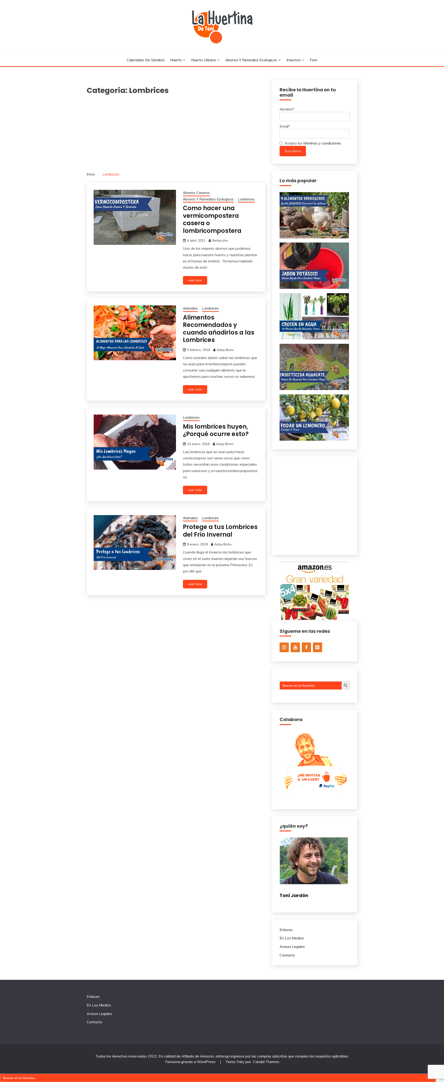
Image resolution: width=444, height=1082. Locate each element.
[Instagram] (284, 647)
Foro (313, 60)
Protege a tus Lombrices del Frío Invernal (220, 531)
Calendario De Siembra (145, 60)
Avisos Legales (292, 946)
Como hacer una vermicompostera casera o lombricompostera (212, 219)
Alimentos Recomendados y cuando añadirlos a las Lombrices (218, 328)
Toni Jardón (294, 895)
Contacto (287, 955)
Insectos (294, 60)
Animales (190, 308)
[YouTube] (295, 647)
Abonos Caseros (196, 193)
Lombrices (246, 199)
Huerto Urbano (203, 60)
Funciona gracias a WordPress (190, 1061)
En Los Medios (292, 938)
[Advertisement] (176, 130)
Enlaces (286, 929)
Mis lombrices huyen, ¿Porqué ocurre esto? (216, 430)
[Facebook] (306, 647)
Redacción (220, 240)
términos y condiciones (322, 143)
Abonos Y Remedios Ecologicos (251, 60)
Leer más (195, 280)
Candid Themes (266, 1061)
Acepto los (312, 143)
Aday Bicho (225, 350)
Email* (285, 126)
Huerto (176, 60)
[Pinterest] (317, 647)
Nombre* (287, 109)
